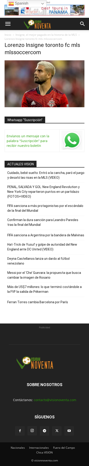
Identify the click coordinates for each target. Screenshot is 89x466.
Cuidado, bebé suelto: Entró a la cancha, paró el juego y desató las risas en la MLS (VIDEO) (45, 175)
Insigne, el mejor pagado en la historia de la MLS (46, 35)
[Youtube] (69, 430)
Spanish (21, 3)
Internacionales (39, 448)
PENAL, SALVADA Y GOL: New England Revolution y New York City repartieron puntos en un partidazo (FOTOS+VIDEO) (43, 191)
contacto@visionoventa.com (55, 400)
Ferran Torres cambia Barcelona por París (37, 302)
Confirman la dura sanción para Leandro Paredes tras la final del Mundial (42, 222)
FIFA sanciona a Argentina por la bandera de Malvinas (45, 235)
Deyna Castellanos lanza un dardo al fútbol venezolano (38, 261)
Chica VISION (44, 452)
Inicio (8, 35)
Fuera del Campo (64, 448)
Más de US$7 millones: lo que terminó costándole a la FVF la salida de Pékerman (44, 289)
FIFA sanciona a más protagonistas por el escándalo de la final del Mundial (45, 208)
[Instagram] (32, 430)
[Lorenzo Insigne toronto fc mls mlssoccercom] (44, 106)
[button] (7, 24)
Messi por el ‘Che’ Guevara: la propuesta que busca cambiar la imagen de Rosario (44, 275)
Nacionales (18, 448)
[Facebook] (19, 430)
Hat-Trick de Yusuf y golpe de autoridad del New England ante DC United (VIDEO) (42, 247)
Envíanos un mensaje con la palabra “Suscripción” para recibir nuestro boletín (28, 141)
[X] (56, 430)
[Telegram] (44, 430)
